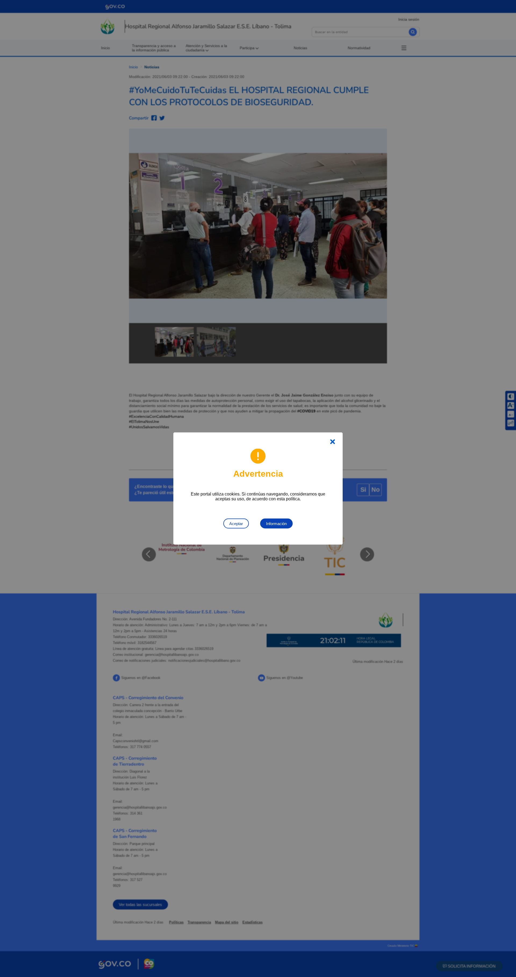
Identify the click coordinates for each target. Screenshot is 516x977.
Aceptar (236, 523)
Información (276, 523)
